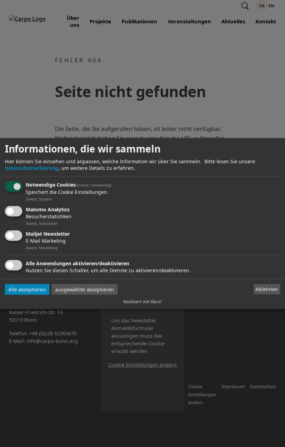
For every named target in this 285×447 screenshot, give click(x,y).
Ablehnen (266, 289)
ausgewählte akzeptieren (84, 289)
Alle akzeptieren (27, 289)
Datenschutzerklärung (31, 168)
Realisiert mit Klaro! (142, 301)
